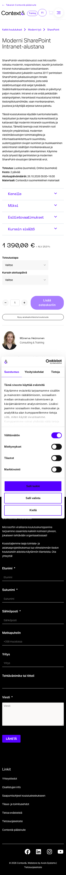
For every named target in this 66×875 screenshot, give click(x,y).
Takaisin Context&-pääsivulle (21, 5)
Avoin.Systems (48, 863)
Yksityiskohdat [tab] (34, 371)
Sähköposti (10, 611)
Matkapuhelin (11, 633)
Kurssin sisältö (21, 229)
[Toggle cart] (50, 12)
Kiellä (33, 510)
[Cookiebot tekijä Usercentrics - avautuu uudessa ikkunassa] (46, 361)
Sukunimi (8, 590)
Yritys (6, 654)
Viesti (6, 697)
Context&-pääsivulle (14, 829)
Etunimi (7, 568)
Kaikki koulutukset (12, 29)
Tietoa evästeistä (12, 812)
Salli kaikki (33, 486)
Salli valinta (33, 498)
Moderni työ (34, 29)
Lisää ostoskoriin (47, 302)
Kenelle (14, 194)
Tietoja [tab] (55, 371)
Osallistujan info (11, 787)
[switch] (56, 447)
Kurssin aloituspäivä (14, 272)
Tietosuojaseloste (12, 821)
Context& (22, 863)
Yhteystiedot (9, 778)
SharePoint (53, 29)
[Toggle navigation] (58, 12)
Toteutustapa (10, 257)
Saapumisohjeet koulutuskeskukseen (23, 795)
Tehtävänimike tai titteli (18, 676)
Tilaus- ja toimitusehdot (15, 804)
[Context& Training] (13, 13)
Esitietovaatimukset (26, 217)
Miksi (13, 206)
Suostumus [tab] (11, 371)
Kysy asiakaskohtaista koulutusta (33, 317)
